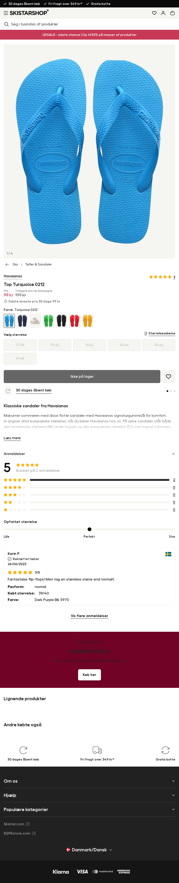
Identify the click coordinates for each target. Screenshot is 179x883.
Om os (11, 781)
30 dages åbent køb (24, 3)
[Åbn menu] (5, 13)
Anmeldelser (14, 454)
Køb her (89, 675)
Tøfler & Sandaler (38, 264)
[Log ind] (163, 13)
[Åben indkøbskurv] (173, 13)
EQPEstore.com (17, 833)
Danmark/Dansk (89, 849)
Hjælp (10, 795)
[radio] (20, 345)
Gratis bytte (100, 3)
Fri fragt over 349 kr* (65, 3)
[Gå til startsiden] (29, 12)
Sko (15, 264)
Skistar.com (14, 824)
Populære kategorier (26, 809)
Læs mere (12, 438)
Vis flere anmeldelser (89, 616)
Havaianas (13, 276)
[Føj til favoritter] (168, 376)
